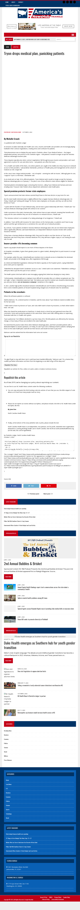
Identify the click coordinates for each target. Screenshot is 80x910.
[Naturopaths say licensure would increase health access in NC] (10, 715)
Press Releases (8, 760)
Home (6, 2)
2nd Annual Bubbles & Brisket (23, 563)
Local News (9, 784)
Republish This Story (11, 365)
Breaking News (8, 731)
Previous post (34, 494)
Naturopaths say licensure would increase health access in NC (36, 713)
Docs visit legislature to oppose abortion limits (32, 671)
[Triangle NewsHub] (40, 13)
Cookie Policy (66, 897)
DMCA (50, 897)
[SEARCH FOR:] (65, 39)
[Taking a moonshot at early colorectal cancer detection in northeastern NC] (10, 687)
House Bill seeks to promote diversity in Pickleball (33, 619)
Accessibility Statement (58, 899)
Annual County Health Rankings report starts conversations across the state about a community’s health (43, 588)
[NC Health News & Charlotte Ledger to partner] (10, 704)
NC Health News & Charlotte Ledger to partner (32, 696)
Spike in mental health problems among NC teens (32, 598)
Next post (47, 494)
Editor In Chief (16, 132)
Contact (20, 2)
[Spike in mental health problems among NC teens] (10, 600)
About (13, 2)
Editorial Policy (46, 899)
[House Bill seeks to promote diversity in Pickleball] (10, 621)
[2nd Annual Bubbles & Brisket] (40, 557)
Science (6, 747)
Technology (9, 814)
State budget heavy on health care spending (15, 509)
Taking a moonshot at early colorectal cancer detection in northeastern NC (40, 685)
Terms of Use (43, 897)
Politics (6, 743)
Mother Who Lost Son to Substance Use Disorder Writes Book (19, 517)
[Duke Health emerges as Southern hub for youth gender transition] (40, 637)
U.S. (7, 788)
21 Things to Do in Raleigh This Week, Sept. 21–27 (17, 513)
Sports (7, 809)
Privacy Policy (57, 897)
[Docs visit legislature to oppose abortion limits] (10, 677)
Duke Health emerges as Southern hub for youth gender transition (39, 645)
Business (6, 735)
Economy (6, 739)
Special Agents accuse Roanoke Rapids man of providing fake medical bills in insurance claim (46, 609)
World (5, 752)
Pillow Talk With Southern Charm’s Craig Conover (16, 521)
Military (6, 756)
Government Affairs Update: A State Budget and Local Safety (19, 525)
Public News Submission (13, 5)
